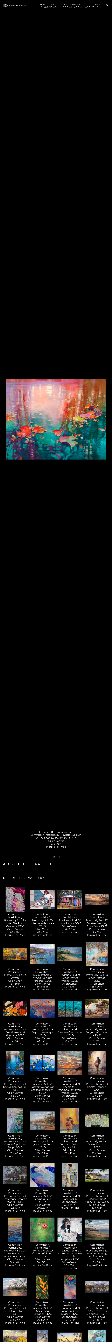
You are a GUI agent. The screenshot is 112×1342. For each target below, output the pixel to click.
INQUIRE (56, 857)
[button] (50, 7)
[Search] (107, 5)
